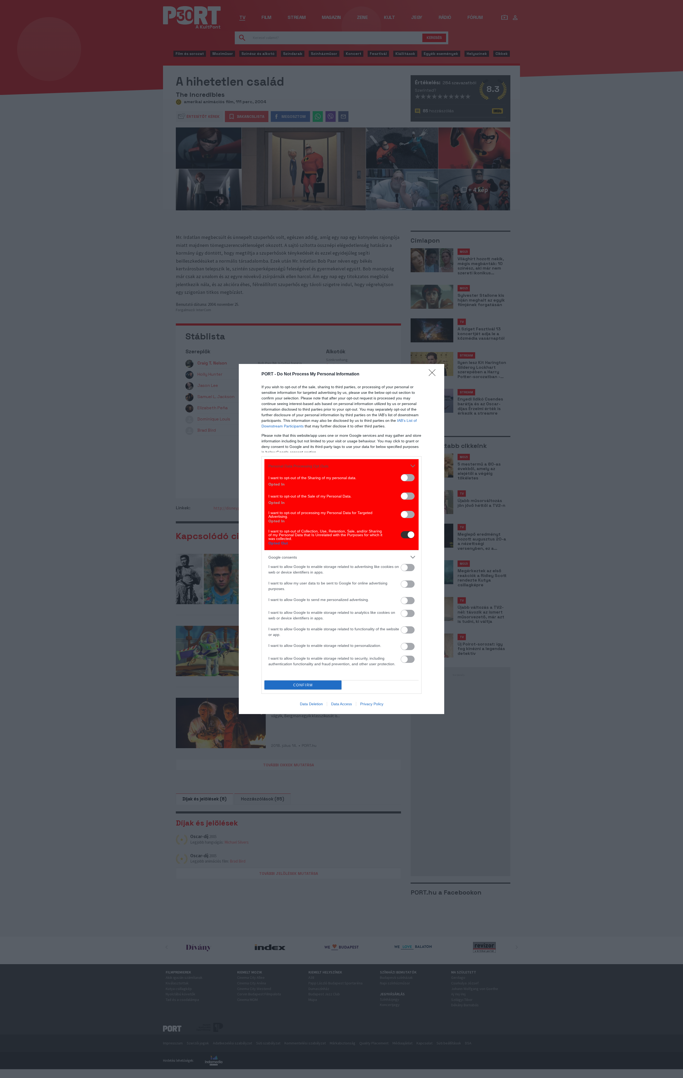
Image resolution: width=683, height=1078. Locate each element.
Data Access (341, 704)
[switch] (408, 477)
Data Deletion (311, 704)
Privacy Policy (371, 704)
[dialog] (341, 539)
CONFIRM (303, 685)
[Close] (434, 374)
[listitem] (341, 466)
